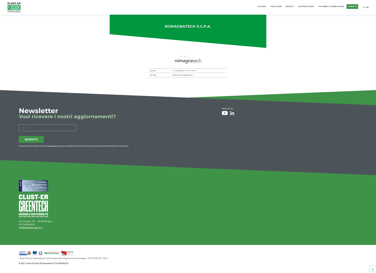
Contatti (352, 6)
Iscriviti (31, 139)
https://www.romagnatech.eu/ (183, 75)
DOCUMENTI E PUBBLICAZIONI (331, 6)
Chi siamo (261, 6)
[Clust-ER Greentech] (14, 7)
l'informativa (51, 146)
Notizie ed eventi (306, 6)
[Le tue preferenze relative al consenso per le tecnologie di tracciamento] (372, 269)
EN (367, 7)
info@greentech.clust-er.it (30, 227)
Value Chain (276, 6)
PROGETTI (290, 6)
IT (364, 7)
